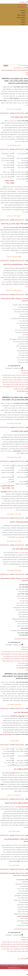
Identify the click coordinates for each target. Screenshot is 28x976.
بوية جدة (13, 375)
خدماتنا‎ (23, 19)
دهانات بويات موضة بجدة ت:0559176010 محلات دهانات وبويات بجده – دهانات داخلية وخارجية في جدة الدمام (15, 81)
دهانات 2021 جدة (6, 375)
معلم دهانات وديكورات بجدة (21, 661)
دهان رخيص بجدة (14, 944)
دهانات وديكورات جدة (11, 379)
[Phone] (27, 972)
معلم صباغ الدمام (23, 916)
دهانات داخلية (6, 377)
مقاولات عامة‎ (21, 15)
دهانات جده (25, 334)
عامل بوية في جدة (17, 656)
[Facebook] (25, 972)
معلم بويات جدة (13, 658)
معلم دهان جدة (20, 537)
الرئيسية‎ (22, 10)
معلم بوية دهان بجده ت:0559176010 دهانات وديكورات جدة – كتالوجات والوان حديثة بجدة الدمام (15, 676)
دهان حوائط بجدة (23, 944)
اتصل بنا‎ (22, 24)
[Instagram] (24, 972)
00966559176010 (4, 113)
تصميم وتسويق (4, 965)
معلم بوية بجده (10, 773)
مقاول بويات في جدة (6, 734)
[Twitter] (23, 972)
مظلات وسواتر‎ (21, 17)
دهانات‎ (23, 12)
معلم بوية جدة (14, 386)
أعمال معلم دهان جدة (22, 70)
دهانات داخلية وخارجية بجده (21, 189)
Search (5, 65)
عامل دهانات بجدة (16, 384)
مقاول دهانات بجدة (23, 663)
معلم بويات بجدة (23, 446)
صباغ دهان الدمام (9, 382)
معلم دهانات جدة (23, 806)
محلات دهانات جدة (23, 386)
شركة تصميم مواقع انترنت (21, 638)
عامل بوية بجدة (12, 120)
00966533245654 (19, 113)
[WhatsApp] (26, 972)
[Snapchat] (19, 972)
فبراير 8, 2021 (24, 937)
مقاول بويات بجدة (14, 861)
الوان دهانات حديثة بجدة (22, 375)
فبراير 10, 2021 (24, 370)
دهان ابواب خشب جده (19, 309)
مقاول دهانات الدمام (7, 661)
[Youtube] (20, 972)
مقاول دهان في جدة (23, 552)
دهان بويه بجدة (6, 942)
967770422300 (12, 968)
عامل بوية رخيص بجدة (7, 508)
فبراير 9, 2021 (25, 647)
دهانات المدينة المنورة (22, 377)
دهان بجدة (12, 942)
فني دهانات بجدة (7, 384)
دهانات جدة (13, 377)
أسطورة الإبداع (13, 965)
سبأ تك (18, 968)
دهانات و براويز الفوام (22, 379)
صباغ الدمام (18, 382)
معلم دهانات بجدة (5, 386)
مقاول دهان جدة (24, 600)
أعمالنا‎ (23, 22)
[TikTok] (21, 972)
